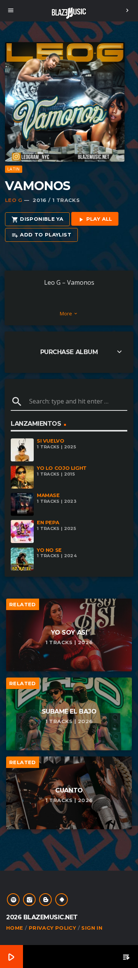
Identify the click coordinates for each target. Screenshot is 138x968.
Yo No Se (49, 550)
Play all (94, 219)
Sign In (91, 928)
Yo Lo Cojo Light (62, 468)
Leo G (14, 200)
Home (14, 928)
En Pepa (48, 522)
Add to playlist (41, 234)
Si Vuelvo (50, 441)
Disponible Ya (37, 219)
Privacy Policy (52, 928)
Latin (13, 169)
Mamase (48, 495)
